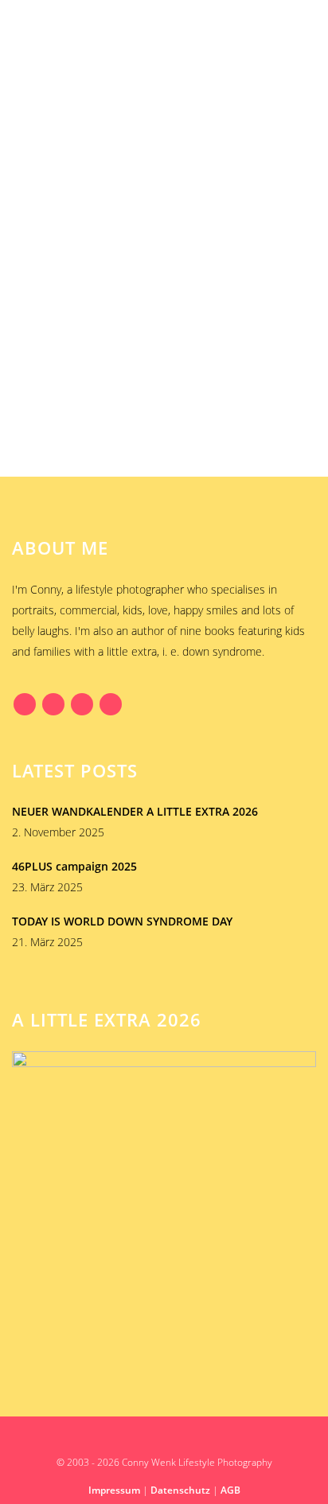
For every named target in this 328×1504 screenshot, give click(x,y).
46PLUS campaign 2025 (74, 866)
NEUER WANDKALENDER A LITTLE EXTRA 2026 (135, 811)
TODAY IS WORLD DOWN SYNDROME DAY (122, 921)
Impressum (114, 1490)
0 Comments (132, 428)
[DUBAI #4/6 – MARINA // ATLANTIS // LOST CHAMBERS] (164, 202)
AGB (230, 1490)
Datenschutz (180, 1490)
